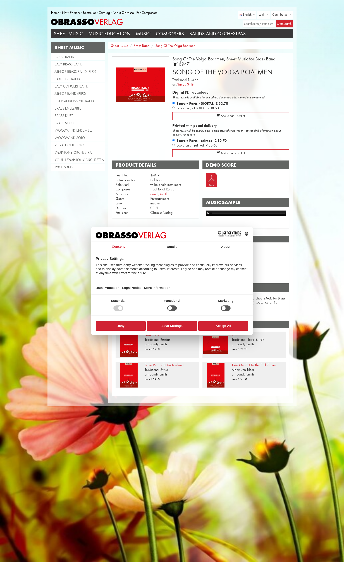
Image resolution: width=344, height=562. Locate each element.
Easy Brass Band (69, 64)
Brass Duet (64, 116)
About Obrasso (123, 12)
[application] (246, 213)
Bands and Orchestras (217, 34)
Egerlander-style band (74, 101)
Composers (170, 34)
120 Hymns (64, 167)
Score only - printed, (196, 145)
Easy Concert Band (72, 86)
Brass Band (64, 57)
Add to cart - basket (232, 116)
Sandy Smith (185, 84)
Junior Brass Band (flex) (75, 71)
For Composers (146, 12)
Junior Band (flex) (70, 93)
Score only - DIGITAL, (197, 108)
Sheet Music (68, 34)
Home (55, 12)
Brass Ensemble (68, 108)
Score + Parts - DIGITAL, (202, 103)
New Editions (71, 12)
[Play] (208, 213)
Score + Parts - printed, (201, 140)
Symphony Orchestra (73, 152)
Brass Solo (64, 123)
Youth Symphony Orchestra (79, 160)
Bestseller (89, 12)
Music (143, 34)
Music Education (109, 34)
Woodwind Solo (70, 138)
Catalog (104, 12)
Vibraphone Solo (69, 145)
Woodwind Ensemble (73, 130)
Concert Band (67, 79)
